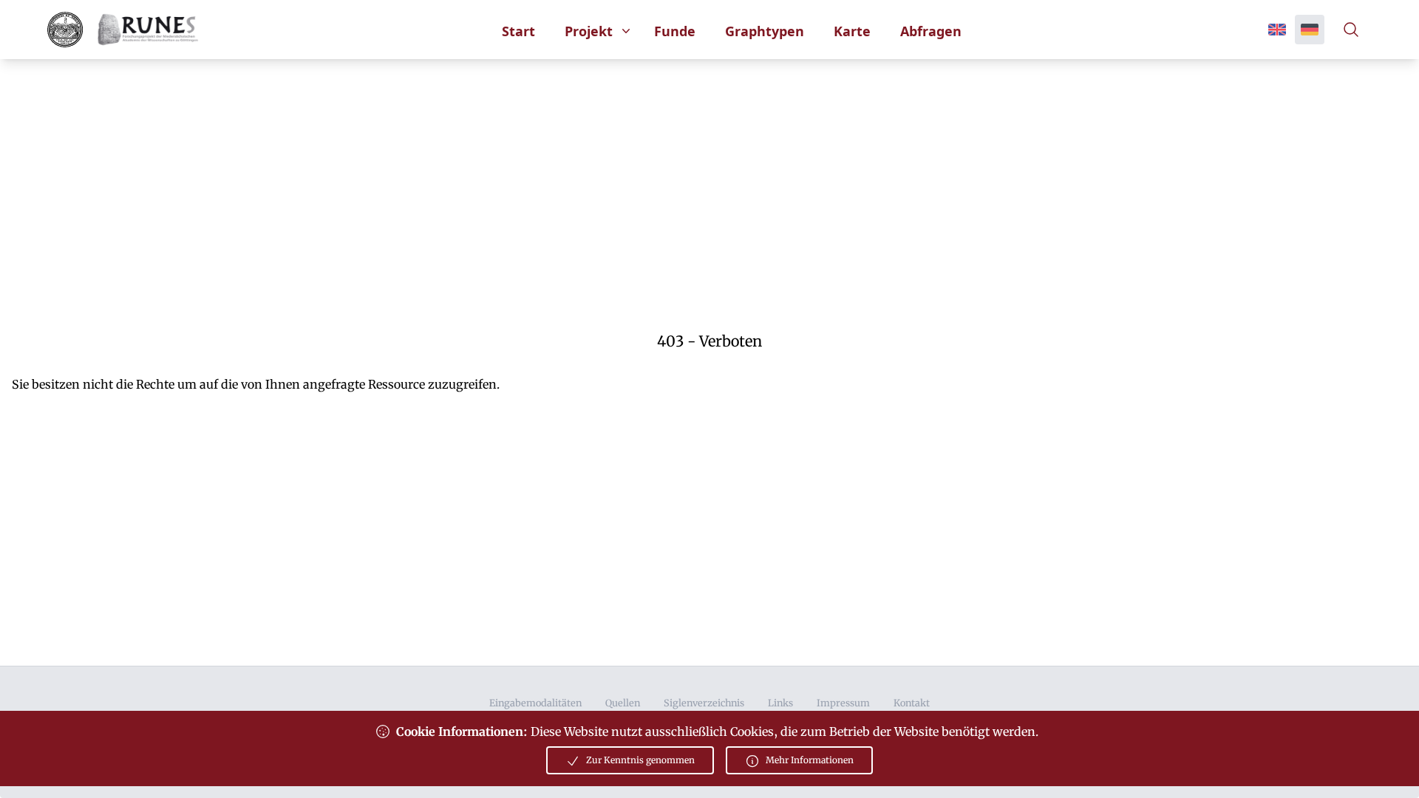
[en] (1277, 29)
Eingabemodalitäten (535, 703)
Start (518, 31)
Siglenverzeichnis (704, 703)
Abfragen (931, 31)
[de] (1309, 29)
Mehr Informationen (810, 759)
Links (780, 703)
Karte (852, 31)
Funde (674, 31)
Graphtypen (764, 31)
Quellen (622, 703)
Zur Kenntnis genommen (640, 759)
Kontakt (912, 703)
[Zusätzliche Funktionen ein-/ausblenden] (1354, 29)
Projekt (589, 31)
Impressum (843, 703)
